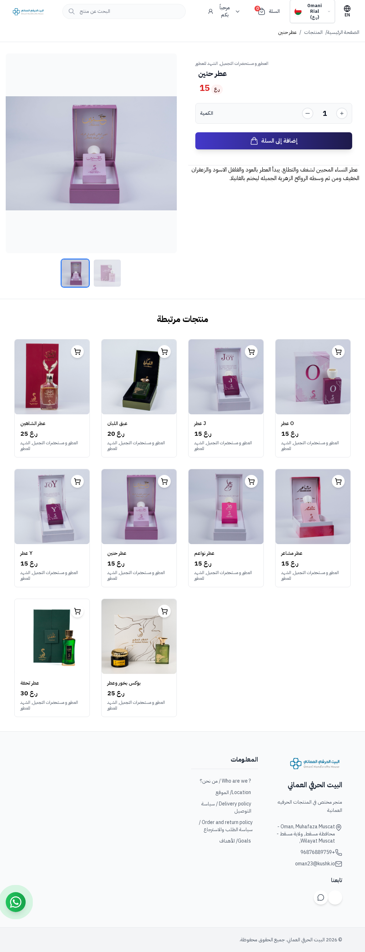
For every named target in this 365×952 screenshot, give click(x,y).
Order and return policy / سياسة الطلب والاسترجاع (226, 826)
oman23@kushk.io (315, 863)
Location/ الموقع (233, 792)
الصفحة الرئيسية (343, 32)
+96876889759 (317, 852)
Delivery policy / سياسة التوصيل (226, 807)
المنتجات (313, 32)
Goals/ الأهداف (235, 841)
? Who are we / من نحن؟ (225, 781)
